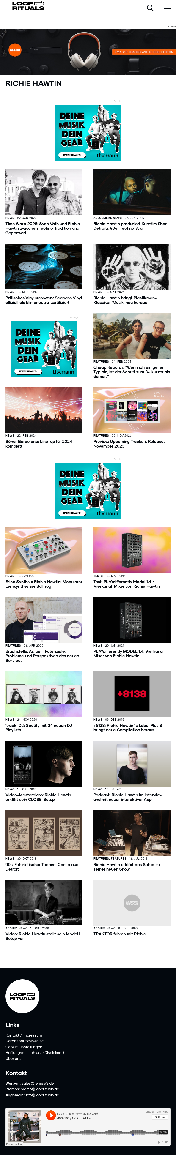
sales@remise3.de (38, 1083)
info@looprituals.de (42, 1094)
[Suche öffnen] (150, 8)
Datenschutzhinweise (25, 1040)
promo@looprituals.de (40, 1089)
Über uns (14, 1058)
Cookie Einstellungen (24, 1046)
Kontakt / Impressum (24, 1035)
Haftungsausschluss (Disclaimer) (35, 1052)
